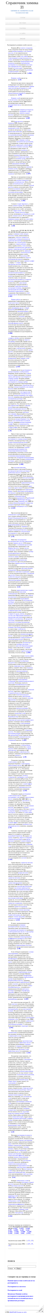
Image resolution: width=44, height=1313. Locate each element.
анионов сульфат (29, 261)
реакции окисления (22, 644)
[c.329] (28, 173)
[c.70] (24, 757)
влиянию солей (23, 1209)
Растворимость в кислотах (17, 1286)
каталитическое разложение (25, 141)
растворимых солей (26, 811)
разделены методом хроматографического (21, 720)
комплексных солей (14, 514)
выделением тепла (23, 1165)
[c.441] (10, 1231)
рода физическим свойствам (19, 130)
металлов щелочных (20, 1090)
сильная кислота (24, 424)
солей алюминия (25, 723)
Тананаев (24, 526)
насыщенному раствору (15, 398)
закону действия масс (14, 377)
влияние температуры (14, 1145)
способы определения (25, 541)
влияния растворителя (26, 109)
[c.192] (17, 1231)
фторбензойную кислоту (15, 980)
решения (13, 700)
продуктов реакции (22, 708)
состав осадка (18, 68)
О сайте (22, 33)
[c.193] (20, 95)
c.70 (32, 1244)
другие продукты (27, 651)
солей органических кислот (16, 931)
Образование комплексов (23, 615)
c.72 (29, 1240)
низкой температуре (21, 1150)
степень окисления (19, 916)
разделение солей (20, 713)
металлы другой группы (24, 886)
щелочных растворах (23, 471)
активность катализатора (15, 619)
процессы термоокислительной (19, 239)
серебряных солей (24, 111)
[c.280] (21, 464)
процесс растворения (25, 1140)
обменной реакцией (19, 503)
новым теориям (17, 205)
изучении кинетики (20, 467)
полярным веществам (14, 610)
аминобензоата (24, 982)
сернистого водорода (20, 906)
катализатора (25, 622)
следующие (24, 1026)
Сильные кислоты (19, 212)
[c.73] (10, 431)
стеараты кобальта (20, 244)
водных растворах (24, 157)
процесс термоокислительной (17, 249)
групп (10, 962)
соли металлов (21, 242)
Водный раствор (13, 716)
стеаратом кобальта (26, 637)
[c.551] (15, 1228)
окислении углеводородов (17, 592)
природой (28, 251)
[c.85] (22, 1233)
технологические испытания (25, 1074)
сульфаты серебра (13, 338)
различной (31, 573)
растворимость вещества (17, 58)
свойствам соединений (22, 572)
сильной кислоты (27, 385)
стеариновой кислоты (14, 693)
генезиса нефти (29, 656)
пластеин (14, 1004)
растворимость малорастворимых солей (20, 371)
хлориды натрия (19, 1113)
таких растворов (21, 1167)
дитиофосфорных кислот (15, 323)
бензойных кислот (13, 86)
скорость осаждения (25, 837)
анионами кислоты (24, 787)
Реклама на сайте (21, 1312)
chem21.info (12, 1312)
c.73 (32, 1240)
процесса (11, 603)
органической (12, 1032)
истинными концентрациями (16, 456)
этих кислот (25, 800)
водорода (11, 123)
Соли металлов (12, 100)
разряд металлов (23, 873)
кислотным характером (21, 888)
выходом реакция (28, 477)
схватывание (27, 1059)
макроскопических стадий (24, 590)
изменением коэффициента (16, 1204)
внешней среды (23, 1079)
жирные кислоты (20, 563)
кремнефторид (12, 999)
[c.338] (10, 333)
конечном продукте (23, 694)
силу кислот (22, 926)
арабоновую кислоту (14, 472)
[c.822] (16, 1230)
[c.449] (18, 367)
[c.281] (23, 200)
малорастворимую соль (19, 51)
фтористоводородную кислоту (17, 409)
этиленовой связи (19, 496)
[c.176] (10, 1233)
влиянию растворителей (16, 925)
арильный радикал (22, 311)
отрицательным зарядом (15, 1095)
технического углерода (15, 239)
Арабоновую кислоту (24, 499)
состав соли (11, 615)
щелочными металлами (23, 889)
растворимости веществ (24, 1135)
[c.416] (10, 859)
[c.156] (28, 1053)
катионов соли (27, 824)
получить (22, 316)
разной (10, 276)
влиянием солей (13, 1196)
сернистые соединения (15, 903)
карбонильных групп (25, 972)
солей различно (25, 745)
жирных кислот (18, 543)
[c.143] (25, 790)
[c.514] (18, 920)
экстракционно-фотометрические (17, 540)
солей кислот (22, 629)
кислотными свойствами (15, 898)
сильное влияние (26, 841)
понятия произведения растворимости (18, 448)
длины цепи (29, 1021)
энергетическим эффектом (16, 1155)
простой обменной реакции (24, 646)
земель (29, 1090)
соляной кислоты (13, 380)
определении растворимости (17, 93)
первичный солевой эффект (24, 145)
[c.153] (29, 1231)
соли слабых (29, 219)
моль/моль (24, 256)
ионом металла (25, 252)
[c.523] (16, 1233)
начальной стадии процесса (16, 291)
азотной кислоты (19, 182)
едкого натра (18, 488)
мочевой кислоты (18, 184)
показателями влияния (26, 1071)
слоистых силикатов (21, 237)
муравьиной (20, 498)
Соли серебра (29, 931)
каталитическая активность (16, 279)
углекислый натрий (17, 1117)
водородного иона (13, 128)
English (22, 39)
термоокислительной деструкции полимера (18, 287)
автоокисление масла (14, 105)
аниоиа (22, 614)
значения (29, 167)
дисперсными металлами (15, 289)
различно (26, 372)
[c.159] (21, 1228)
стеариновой (12, 740)
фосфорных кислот (18, 308)
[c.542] (13, 508)
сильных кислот (17, 215)
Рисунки (22, 23)
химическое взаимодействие (16, 1172)
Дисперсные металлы (14, 264)
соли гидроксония (25, 392)
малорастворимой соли (21, 387)
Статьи (22, 17)
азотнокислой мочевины (15, 192)
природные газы (19, 666)
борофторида (27, 975)
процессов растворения (21, 1157)
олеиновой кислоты (24, 737)
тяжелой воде (19, 1212)
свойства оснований (14, 918)
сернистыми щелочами (15, 883)
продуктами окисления (15, 617)
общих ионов (17, 210)
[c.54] (13, 1177)
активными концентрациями (25, 457)
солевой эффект (27, 784)
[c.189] (24, 740)
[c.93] (12, 536)
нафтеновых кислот (25, 1042)
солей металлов (20, 348)
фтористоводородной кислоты (17, 518)
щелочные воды (27, 1041)
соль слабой (24, 56)
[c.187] (28, 118)
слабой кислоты (18, 415)
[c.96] (10, 827)
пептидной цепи (13, 1009)
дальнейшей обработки (15, 836)
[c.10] (12, 1132)
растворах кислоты (17, 1185)
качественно (23, 283)
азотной (24, 858)
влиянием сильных (13, 219)
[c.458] (23, 1231)
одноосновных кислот (15, 765)
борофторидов (12, 958)
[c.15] (19, 587)
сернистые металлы (27, 862)
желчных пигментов (22, 180)
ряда (9, 1143)
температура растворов (15, 839)
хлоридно (28, 1044)
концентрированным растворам (17, 451)
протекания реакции (14, 733)
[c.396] (11, 1027)
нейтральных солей (22, 1180)
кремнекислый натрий (19, 1118)
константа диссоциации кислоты (20, 65)
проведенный (14, 735)
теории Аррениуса (22, 204)
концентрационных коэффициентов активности (20, 937)
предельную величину (19, 163)
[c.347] (26, 999)
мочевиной (16, 189)
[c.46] (27, 1230)
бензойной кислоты (21, 684)
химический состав (15, 1036)
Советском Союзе (13, 303)
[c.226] (28, 652)
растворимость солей (24, 88)
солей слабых (28, 812)
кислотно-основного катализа (19, 147)
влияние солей (25, 358)
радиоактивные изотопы (23, 945)
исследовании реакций (15, 135)
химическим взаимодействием (17, 1164)
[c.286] (29, 73)
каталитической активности (16, 273)
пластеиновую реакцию (15, 1024)
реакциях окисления (14, 627)
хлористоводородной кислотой (17, 442)
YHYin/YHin (11, 1197)
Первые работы (16, 299)
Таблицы (22, 28)
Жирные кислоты (13, 548)
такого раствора (27, 1174)
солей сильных (12, 762)
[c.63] (22, 1230)
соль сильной (16, 420)
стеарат (18, 262)
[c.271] (28, 1233)
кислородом (11, 471)
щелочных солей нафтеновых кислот (18, 1050)
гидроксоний (15, 405)
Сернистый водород (14, 915)
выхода (19, 671)
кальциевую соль (22, 506)
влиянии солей (23, 140)
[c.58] (13, 226)
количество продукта (14, 577)
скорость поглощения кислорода (19, 258)
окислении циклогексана (15, 639)
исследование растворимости (17, 930)
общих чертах (12, 1081)
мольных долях (20, 158)
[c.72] (19, 80)
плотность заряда (13, 556)
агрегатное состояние (14, 622)
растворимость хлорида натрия (17, 439)
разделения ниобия (14, 524)
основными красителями (24, 545)
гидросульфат (13, 427)
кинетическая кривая (14, 580)
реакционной (12, 358)
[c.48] (19, 948)
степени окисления (24, 910)
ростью (12, 575)
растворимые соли (13, 797)
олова (23, 246)
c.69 (29, 1244)
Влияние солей (15, 78)
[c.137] (10, 296)
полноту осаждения (26, 48)
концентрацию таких (14, 1125)
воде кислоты (19, 121)
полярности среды (13, 614)
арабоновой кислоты (27, 483)
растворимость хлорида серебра (18, 382)
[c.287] (10, 106)
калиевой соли (23, 501)
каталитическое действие (22, 247)
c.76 (9, 1245)
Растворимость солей (15, 1290)
